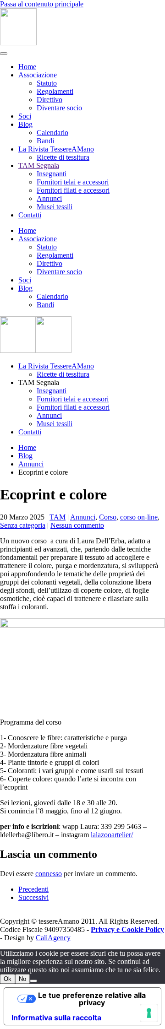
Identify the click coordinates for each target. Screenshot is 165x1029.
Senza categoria (22, 525)
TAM (58, 517)
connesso (48, 873)
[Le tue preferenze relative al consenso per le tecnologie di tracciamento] (149, 1013)
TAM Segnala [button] (38, 382)
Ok (7, 978)
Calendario (52, 132)
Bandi (45, 141)
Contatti (29, 215)
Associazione (37, 75)
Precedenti (33, 889)
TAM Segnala (38, 165)
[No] (33, 981)
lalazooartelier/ (112, 835)
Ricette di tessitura (63, 157)
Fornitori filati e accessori (73, 190)
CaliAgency (53, 938)
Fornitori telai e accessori (73, 182)
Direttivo (49, 99)
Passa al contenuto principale (41, 4)
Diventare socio (59, 108)
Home (27, 66)
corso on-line (139, 517)
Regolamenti (55, 91)
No (22, 978)
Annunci (49, 198)
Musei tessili (54, 207)
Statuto (47, 83)
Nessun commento (77, 525)
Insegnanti (51, 174)
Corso (107, 517)
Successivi (33, 897)
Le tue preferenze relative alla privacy (92, 999)
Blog (25, 124)
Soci (24, 116)
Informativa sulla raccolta (56, 1017)
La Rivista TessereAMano (56, 149)
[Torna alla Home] (18, 43)
